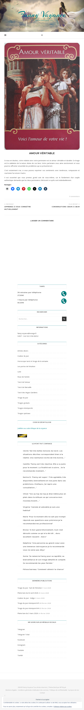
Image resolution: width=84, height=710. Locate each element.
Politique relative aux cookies (63, 706)
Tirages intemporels (25, 408)
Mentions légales (11, 690)
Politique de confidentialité (58, 690)
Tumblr (20, 655)
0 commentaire (74, 196)
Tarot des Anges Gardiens (27, 392)
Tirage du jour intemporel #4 (28, 608)
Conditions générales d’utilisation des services (33, 690)
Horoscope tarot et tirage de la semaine (33, 361)
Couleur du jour (23, 356)
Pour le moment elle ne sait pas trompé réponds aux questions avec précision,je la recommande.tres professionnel (44, 520)
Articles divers (23, 351)
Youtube (21, 650)
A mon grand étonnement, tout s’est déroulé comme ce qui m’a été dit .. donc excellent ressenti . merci (43, 533)
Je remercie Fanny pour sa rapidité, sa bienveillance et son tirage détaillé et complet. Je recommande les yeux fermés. (44, 559)
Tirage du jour (23, 398)
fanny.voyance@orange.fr (27, 333)
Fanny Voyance (42, 14)
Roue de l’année (24, 377)
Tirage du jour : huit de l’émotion (30, 588)
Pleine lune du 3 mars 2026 (28, 613)
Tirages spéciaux (24, 413)
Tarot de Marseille (24, 387)
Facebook (21, 640)
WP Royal (63, 687)
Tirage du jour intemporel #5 (28, 603)
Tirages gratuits (24, 403)
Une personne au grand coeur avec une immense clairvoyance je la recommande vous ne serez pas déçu (44, 546)
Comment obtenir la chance (50, 569)
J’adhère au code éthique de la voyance (32, 428)
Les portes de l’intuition (26, 366)
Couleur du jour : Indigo (26, 598)
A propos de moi (73, 690)
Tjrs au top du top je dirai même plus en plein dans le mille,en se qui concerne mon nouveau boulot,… (44, 497)
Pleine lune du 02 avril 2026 (28, 593)
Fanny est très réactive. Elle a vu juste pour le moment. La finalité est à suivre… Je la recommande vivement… (44, 467)
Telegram (21, 629)
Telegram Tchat (24, 634)
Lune (19, 372)
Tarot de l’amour (24, 382)
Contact (42, 693)
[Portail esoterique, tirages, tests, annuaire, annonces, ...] (42, 435)
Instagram (21, 645)
